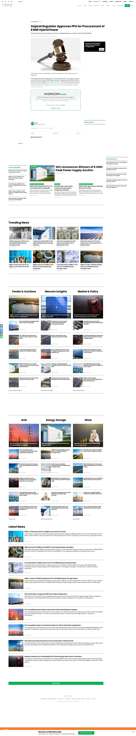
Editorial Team (52, 699)
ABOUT (125, 1)
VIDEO (113, 5)
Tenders (51, 128)
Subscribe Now (86, 733)
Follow (32, 73)
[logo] (7, 5)
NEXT (78, 133)
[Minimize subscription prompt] (133, 732)
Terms (94, 699)
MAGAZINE (121, 5)
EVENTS (111, 1)
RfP (43, 128)
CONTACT (131, 1)
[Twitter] (8, 1)
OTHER (108, 5)
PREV (33, 133)
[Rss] (5, 1)
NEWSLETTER (118, 1)
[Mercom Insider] (97, 1)
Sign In (63, 105)
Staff (41, 36)
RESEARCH (105, 1)
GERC (64, 79)
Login (127, 5)
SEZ (46, 128)
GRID (84, 5)
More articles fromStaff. (40, 124)
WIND (102, 5)
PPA (40, 128)
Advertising (43, 699)
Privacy (88, 699)
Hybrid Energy (34, 128)
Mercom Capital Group (78, 699)
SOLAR (79, 5)
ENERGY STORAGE (93, 5)
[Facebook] (2, 1)
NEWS (90, 1)
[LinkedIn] (11, 1)
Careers (67, 699)
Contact (60, 699)
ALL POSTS (55, 133)
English (20, 1)
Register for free (55, 108)
